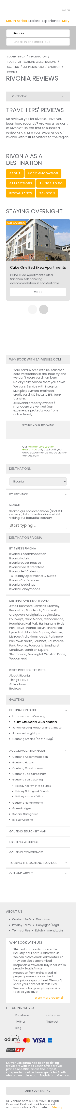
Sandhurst (52, 645)
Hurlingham (47, 624)
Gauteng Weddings (24, 842)
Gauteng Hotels (23, 762)
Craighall (32, 615)
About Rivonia (19, 675)
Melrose (56, 632)
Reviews (15, 688)
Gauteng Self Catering (27, 779)
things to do (51, 183)
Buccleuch (33, 610)
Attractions (18, 684)
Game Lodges (21, 808)
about (14, 173)
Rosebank (36, 645)
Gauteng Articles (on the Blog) (32, 739)
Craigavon (17, 615)
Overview (19, 96)
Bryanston (17, 610)
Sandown (16, 650)
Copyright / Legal (47, 925)
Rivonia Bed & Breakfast (26, 567)
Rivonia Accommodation (27, 554)
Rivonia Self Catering (24, 571)
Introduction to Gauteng (28, 716)
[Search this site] (51, 10)
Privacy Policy (21, 925)
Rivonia (12, 72)
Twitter (20, 1022)
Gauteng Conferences (26, 852)
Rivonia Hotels (19, 558)
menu (58, 10)
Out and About (21, 873)
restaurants (20, 193)
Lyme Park (16, 632)
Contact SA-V (21, 919)
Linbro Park (55, 628)
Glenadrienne (53, 619)
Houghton (16, 624)
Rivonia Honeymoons (24, 589)
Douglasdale (50, 615)
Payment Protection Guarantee (38, 448)
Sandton (54, 67)
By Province (18, 494)
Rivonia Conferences (24, 580)
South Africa (16, 56)
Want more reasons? (49, 998)
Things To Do (19, 680)
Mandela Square (37, 632)
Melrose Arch (18, 637)
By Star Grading (22, 820)
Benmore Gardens (32, 606)
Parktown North (20, 641)
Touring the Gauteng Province (33, 863)
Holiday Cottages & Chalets (32, 791)
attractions (20, 183)
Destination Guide (23, 710)
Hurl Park (32, 624)
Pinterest (52, 1022)
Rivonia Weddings (22, 585)
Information (38, 56)
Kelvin (41, 628)
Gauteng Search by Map (27, 831)
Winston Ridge (54, 654)
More (38, 292)
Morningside (38, 637)
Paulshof (40, 641)
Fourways (16, 619)
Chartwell (50, 610)
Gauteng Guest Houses (28, 768)
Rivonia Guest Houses (25, 563)
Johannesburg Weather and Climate (37, 728)
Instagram (53, 1015)
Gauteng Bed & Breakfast (29, 774)
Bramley (53, 606)
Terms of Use (21, 930)
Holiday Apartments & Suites (35, 576)
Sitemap (57, 1107)
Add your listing (38, 1090)
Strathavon (17, 654)
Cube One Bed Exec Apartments (38, 267)
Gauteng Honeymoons (27, 803)
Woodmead (18, 658)
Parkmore (56, 637)
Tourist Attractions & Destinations (31, 62)
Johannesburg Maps (26, 733)
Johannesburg (33, 67)
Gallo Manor (33, 619)
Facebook (22, 1015)
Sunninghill (35, 654)
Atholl (13, 606)
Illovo (20, 628)
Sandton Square (36, 650)
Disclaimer (43, 919)
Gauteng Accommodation (30, 757)
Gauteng (13, 67)
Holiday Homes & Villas (29, 796)
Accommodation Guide (27, 750)
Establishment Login (49, 930)
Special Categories (25, 814)
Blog (18, 1028)
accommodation (43, 173)
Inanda (31, 628)
